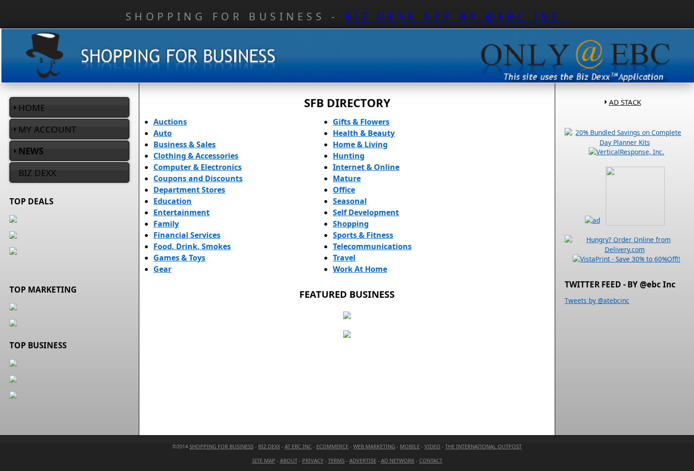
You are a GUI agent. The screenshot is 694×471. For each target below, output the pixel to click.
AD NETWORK (398, 460)
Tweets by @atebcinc (597, 300)
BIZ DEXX (37, 172)
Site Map (263, 460)
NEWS (30, 151)
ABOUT (288, 460)
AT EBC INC (298, 446)
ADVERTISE (362, 460)
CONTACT (430, 460)
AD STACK (625, 102)
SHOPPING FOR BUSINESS (221, 446)
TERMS (336, 460)
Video (432, 446)
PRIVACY (312, 460)
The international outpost (483, 446)
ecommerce (332, 446)
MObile (410, 446)
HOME (31, 107)
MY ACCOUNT (47, 129)
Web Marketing (374, 446)
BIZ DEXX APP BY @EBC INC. (456, 16)
